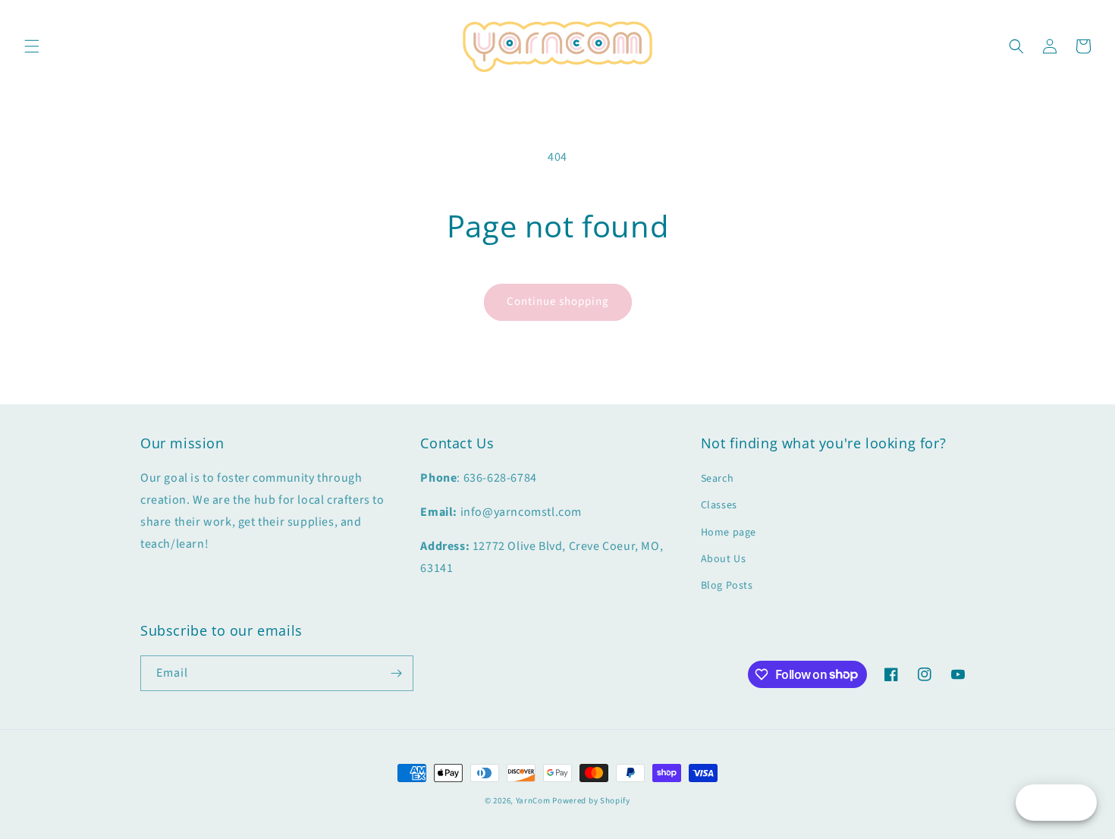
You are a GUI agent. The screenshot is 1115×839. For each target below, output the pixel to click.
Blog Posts (727, 585)
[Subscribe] (396, 673)
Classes (719, 505)
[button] (32, 46)
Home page (728, 532)
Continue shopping (558, 302)
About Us (723, 559)
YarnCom (533, 800)
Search (717, 478)
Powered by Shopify (591, 800)
